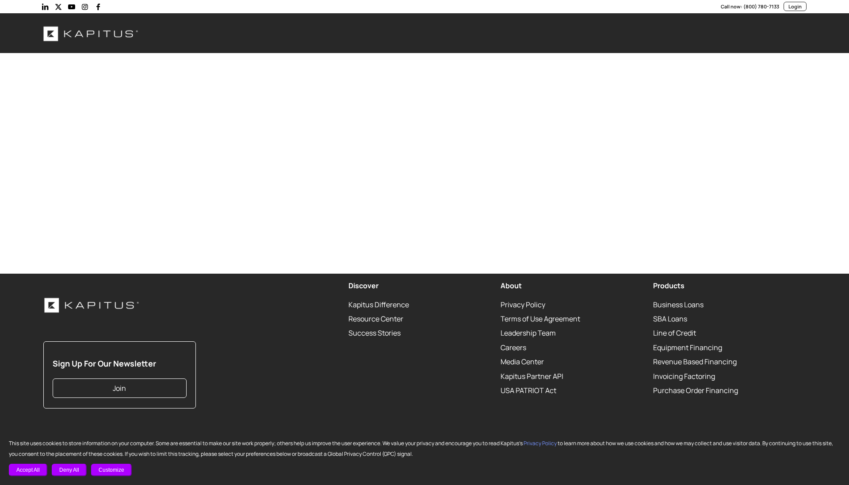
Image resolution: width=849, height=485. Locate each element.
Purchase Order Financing (695, 390)
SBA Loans (670, 319)
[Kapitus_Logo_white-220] (91, 33)
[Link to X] (58, 6)
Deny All (69, 470)
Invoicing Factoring (684, 376)
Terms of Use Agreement (540, 319)
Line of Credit (674, 333)
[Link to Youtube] (71, 6)
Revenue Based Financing (695, 362)
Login (795, 6)
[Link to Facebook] (98, 6)
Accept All (28, 470)
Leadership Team (528, 333)
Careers (513, 347)
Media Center (522, 362)
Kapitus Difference (378, 304)
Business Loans (678, 304)
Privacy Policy (540, 443)
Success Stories (374, 333)
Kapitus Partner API (532, 376)
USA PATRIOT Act (528, 390)
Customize (111, 470)
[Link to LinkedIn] (45, 6)
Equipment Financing (687, 347)
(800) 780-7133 (761, 6)
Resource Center (375, 319)
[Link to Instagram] (85, 6)
